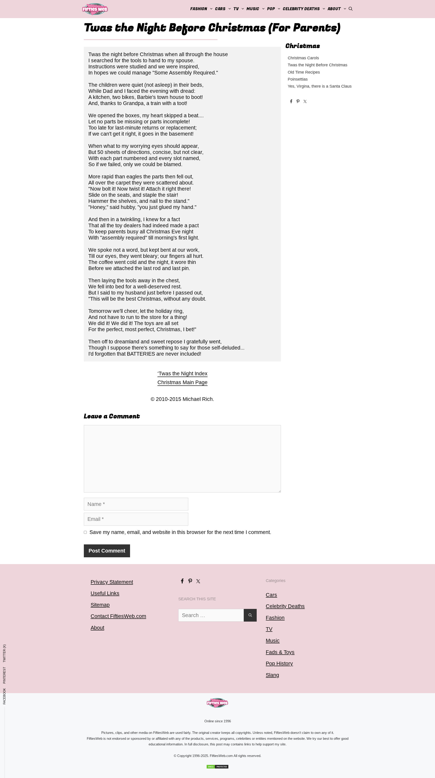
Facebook (4, 696)
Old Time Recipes (304, 72)
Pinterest (4, 675)
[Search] (250, 615)
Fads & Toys (280, 652)
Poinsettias (298, 79)
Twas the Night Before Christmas (317, 64)
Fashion (198, 9)
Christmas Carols (303, 57)
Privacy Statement (112, 582)
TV (269, 629)
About (334, 9)
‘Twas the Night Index (182, 373)
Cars (220, 9)
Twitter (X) (4, 653)
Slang (272, 675)
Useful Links (105, 593)
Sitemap (100, 605)
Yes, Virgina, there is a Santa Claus (320, 86)
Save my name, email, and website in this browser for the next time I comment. (180, 532)
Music (252, 9)
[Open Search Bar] (350, 9)
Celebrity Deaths (301, 9)
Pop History (279, 663)
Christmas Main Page (182, 382)
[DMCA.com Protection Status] (217, 766)
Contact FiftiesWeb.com (118, 616)
